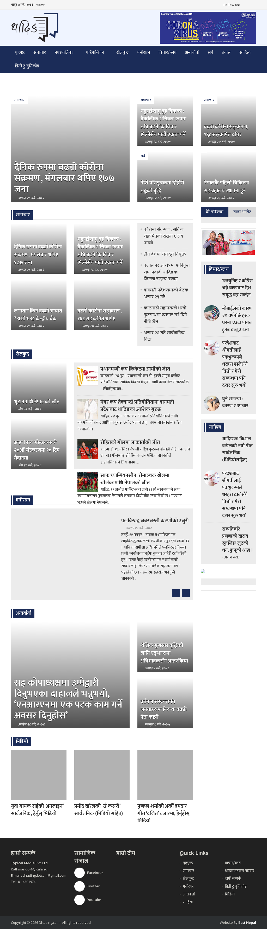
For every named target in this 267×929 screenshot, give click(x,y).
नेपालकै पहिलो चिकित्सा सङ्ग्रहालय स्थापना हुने (226, 187)
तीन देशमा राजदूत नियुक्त (165, 254)
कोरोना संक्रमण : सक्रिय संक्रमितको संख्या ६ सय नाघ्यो (164, 236)
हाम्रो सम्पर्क (233, 878)
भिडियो (230, 894)
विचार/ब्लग (168, 52)
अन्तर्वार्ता (192, 52)
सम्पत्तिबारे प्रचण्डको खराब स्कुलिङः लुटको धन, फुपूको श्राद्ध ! (237, 539)
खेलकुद (122, 52)
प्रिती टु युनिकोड (27, 66)
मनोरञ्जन (143, 52)
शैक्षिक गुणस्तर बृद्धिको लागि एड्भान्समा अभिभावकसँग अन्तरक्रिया (164, 653)
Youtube (93, 899)
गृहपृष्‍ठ (188, 863)
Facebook (95, 872)
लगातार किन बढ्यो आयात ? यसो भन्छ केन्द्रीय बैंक (38, 315)
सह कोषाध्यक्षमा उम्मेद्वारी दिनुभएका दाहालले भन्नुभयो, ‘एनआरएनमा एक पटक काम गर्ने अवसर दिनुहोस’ (68, 699)
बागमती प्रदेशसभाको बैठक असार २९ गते (166, 293)
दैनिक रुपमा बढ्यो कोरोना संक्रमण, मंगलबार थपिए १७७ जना (64, 178)
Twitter (93, 886)
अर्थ (210, 52)
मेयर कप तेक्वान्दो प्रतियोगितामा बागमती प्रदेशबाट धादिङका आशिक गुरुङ (137, 405)
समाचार (39, 52)
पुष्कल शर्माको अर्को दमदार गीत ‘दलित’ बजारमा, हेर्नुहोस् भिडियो (163, 813)
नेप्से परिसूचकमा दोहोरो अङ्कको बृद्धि (162, 187)
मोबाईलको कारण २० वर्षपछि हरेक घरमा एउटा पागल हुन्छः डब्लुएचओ (237, 319)
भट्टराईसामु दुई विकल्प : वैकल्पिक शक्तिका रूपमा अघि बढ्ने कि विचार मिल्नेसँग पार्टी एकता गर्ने (163, 123)
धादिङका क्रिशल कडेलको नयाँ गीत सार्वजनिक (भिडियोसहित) (237, 449)
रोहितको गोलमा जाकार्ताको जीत (130, 442)
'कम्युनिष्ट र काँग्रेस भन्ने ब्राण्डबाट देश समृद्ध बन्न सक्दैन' (237, 288)
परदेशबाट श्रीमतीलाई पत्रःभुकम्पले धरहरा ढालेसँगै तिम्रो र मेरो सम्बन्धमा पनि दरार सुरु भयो (235, 364)
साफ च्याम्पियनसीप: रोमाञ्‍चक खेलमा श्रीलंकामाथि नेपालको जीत (134, 479)
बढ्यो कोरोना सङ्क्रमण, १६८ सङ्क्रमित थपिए (226, 131)
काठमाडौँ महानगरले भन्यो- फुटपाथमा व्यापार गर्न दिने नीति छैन (166, 315)
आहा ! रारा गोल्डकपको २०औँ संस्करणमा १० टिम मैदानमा (36, 450)
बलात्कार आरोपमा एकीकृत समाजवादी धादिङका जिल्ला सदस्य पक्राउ (167, 272)
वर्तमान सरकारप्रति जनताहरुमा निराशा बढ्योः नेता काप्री (164, 709)
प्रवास (226, 52)
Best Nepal (247, 922)
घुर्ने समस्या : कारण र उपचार (235, 402)
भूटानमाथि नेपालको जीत (36, 402)
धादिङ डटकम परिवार (239, 871)
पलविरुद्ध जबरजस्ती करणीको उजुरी (155, 521)
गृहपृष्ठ (20, 52)
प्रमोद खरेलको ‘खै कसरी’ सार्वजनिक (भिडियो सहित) (98, 810)
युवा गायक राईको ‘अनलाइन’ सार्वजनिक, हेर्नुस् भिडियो (37, 810)
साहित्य (245, 52)
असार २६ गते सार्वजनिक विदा (164, 336)
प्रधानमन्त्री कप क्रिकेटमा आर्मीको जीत (135, 369)
